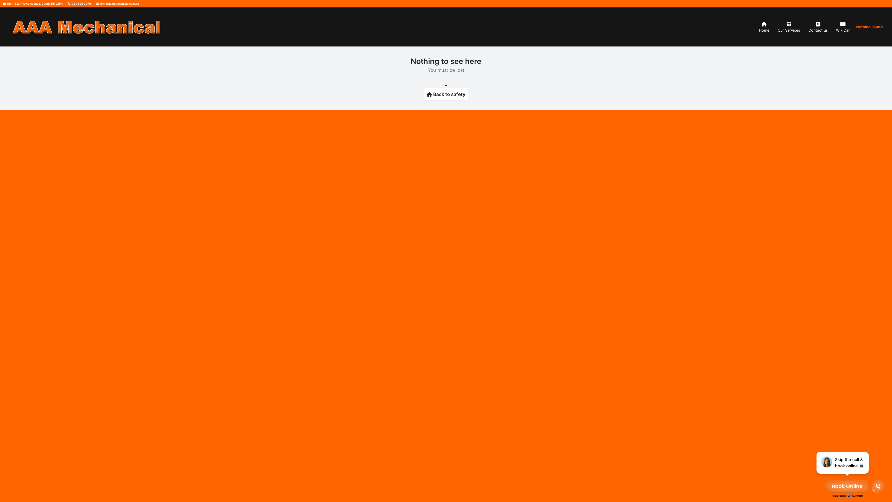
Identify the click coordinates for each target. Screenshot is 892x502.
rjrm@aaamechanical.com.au (119, 3)
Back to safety (449, 94)
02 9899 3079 (81, 3)
